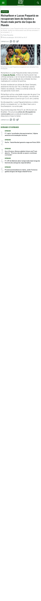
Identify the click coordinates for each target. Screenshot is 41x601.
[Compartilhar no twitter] (17, 41)
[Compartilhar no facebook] (14, 41)
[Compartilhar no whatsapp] (11, 41)
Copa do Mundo (9, 75)
